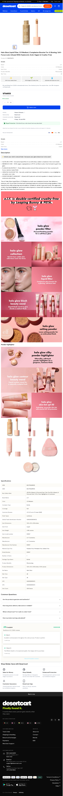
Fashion (33, 11)
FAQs (58, 786)
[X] (55, 719)
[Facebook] (58, 719)
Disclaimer (56, 783)
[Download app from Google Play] (8, 784)
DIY (39, 11)
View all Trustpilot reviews (31, 658)
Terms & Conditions (53, 777)
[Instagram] (51, 719)
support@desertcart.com (14, 763)
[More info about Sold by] (24, 112)
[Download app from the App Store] (21, 784)
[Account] (55, 6)
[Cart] (58, 6)
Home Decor (13, 11)
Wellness (5, 11)
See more (4, 149)
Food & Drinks (24, 11)
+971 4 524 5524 (11, 770)
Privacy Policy (55, 780)
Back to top (31, 694)
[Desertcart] (9, 6)
